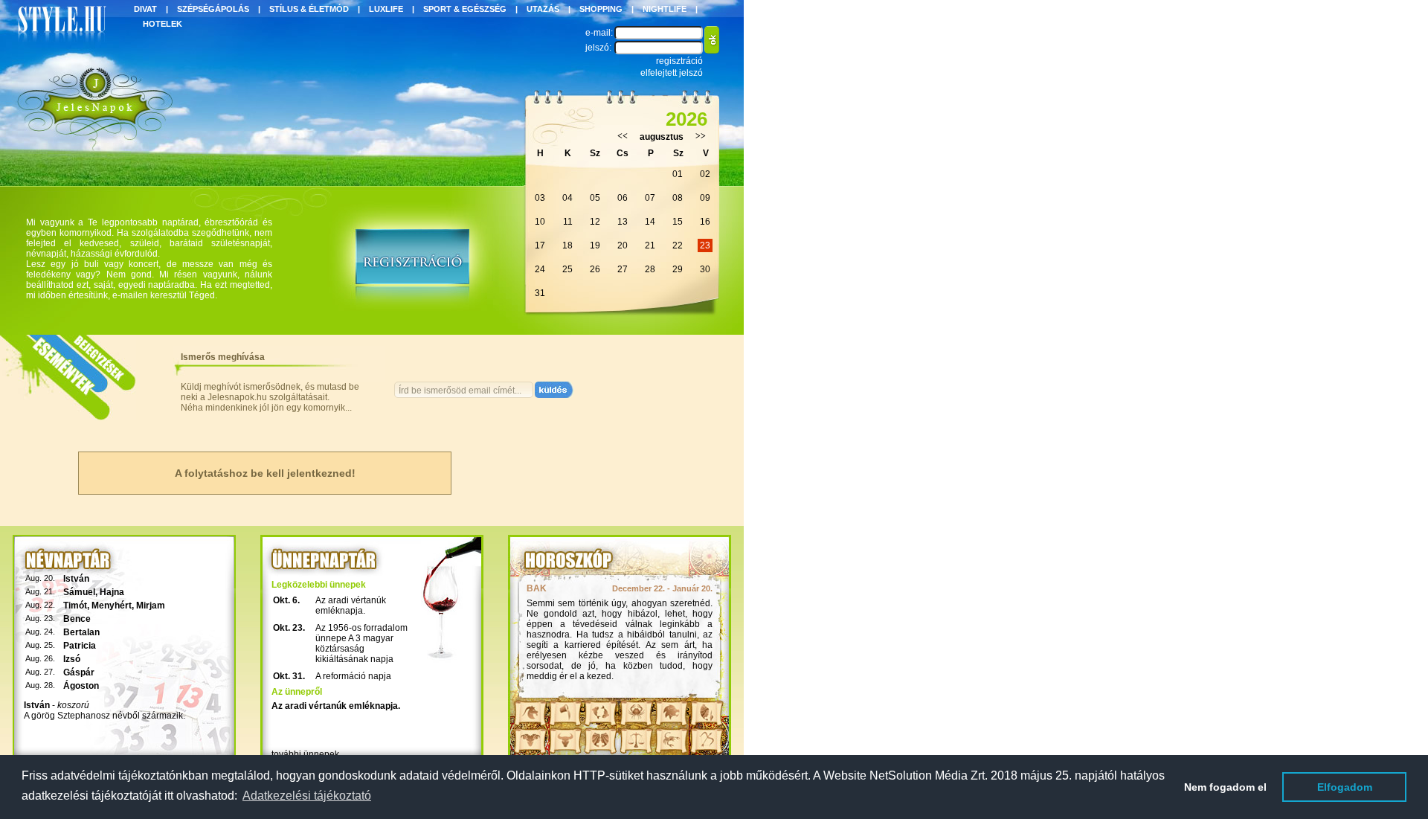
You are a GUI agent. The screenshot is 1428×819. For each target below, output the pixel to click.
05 (595, 198)
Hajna (112, 592)
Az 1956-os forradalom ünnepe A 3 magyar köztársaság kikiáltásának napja (361, 643)
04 (567, 198)
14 (650, 221)
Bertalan (81, 632)
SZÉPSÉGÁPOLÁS (213, 8)
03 (540, 198)
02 (705, 174)
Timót (75, 605)
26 (595, 269)
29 (677, 269)
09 (705, 198)
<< (622, 136)
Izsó (71, 659)
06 (622, 198)
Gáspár (78, 672)
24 (540, 269)
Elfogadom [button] (1344, 787)
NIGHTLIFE (664, 8)
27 (622, 269)
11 (568, 221)
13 (622, 221)
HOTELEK (162, 23)
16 (705, 221)
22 (677, 245)
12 (595, 221)
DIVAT (145, 8)
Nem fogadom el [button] (1225, 787)
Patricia (79, 645)
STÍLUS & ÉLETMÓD (309, 8)
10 (540, 221)
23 (705, 245)
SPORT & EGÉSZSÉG (464, 8)
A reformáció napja (353, 676)
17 (540, 245)
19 (595, 245)
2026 (686, 119)
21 (650, 245)
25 (567, 269)
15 (677, 221)
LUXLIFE (386, 8)
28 (650, 269)
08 (677, 198)
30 (705, 269)
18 (567, 245)
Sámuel (79, 592)
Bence (77, 619)
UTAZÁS (543, 8)
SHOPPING (601, 8)
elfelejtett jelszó (671, 73)
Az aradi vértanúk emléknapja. (350, 605)
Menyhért (111, 605)
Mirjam (150, 605)
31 (540, 293)
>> (700, 136)
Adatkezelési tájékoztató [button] (306, 795)
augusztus (662, 137)
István (76, 579)
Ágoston (81, 686)
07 (650, 198)
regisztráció (679, 61)
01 (677, 174)
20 (622, 245)
